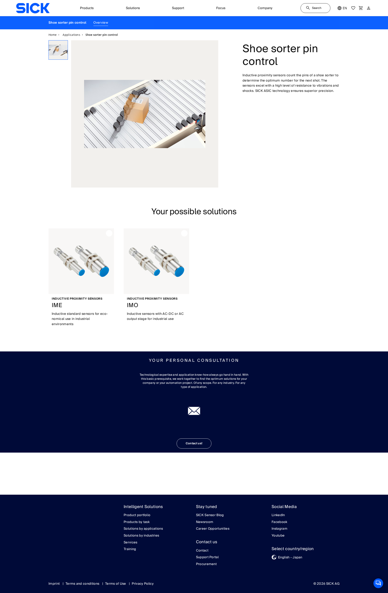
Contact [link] (202, 550)
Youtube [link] (278, 535)
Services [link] (130, 542)
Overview (100, 22)
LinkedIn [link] (278, 515)
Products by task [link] (137, 522)
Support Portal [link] (207, 557)
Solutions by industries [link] (141, 535)
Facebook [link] (279, 522)
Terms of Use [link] (116, 584)
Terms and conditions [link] (82, 584)
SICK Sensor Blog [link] (210, 515)
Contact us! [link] (194, 443)
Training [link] (130, 549)
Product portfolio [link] (137, 515)
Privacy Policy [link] (142, 584)
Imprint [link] (54, 584)
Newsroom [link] (204, 522)
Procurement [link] (206, 564)
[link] (33, 8)
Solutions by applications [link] (143, 528)
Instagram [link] (279, 528)
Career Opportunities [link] (212, 528)
